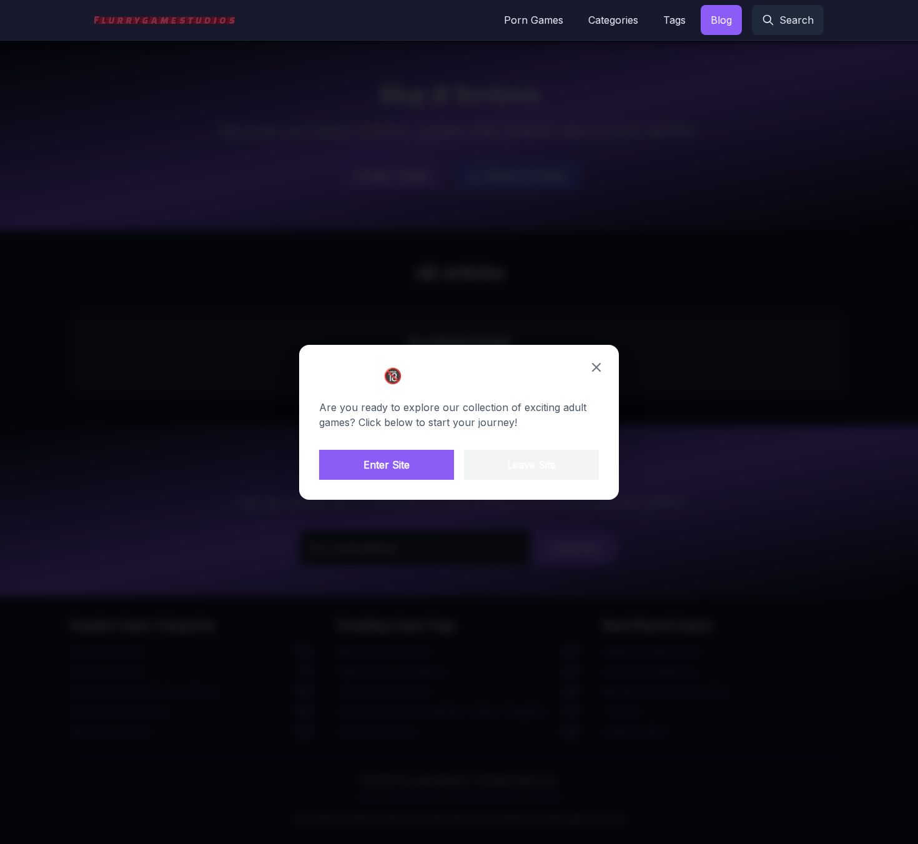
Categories (613, 20)
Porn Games (533, 20)
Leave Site (531, 465)
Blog (721, 20)
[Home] (164, 19)
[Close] (596, 367)
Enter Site (386, 465)
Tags (674, 20)
